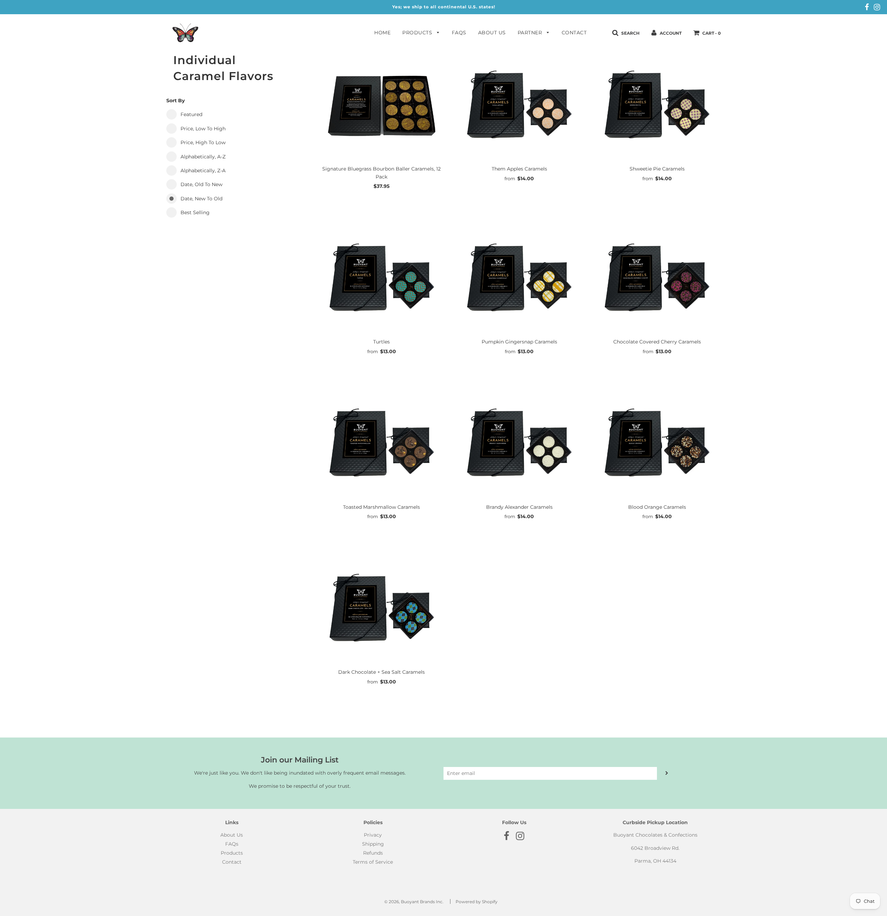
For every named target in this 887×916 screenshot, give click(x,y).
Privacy (373, 835)
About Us (492, 32)
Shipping (373, 844)
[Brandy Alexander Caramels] (519, 444)
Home (382, 32)
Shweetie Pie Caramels (657, 169)
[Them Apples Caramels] (519, 106)
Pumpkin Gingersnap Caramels (519, 342)
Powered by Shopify (477, 901)
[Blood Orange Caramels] (656, 444)
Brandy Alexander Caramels (519, 507)
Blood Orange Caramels (657, 507)
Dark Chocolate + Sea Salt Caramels (381, 672)
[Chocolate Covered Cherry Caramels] (656, 279)
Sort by (175, 100)
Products (418, 32)
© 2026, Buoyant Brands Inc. (414, 901)
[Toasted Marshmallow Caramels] (381, 444)
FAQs (459, 32)
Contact (574, 32)
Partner (531, 32)
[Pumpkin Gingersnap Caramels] (519, 279)
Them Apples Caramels (519, 169)
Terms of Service (373, 862)
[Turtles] (381, 279)
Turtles (381, 342)
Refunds (373, 853)
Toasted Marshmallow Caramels (381, 507)
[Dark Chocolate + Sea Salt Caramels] (381, 609)
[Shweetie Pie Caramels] (656, 106)
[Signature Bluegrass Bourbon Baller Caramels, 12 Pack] (381, 106)
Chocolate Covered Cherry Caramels (657, 342)
